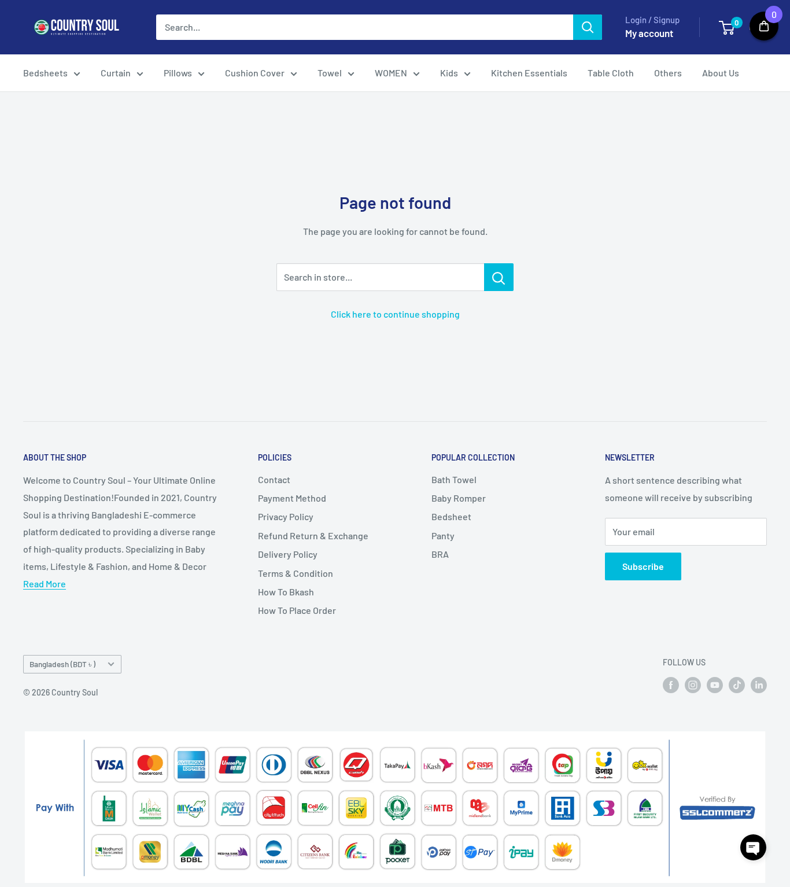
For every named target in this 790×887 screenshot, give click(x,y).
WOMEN (391, 72)
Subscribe (643, 566)
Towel (330, 72)
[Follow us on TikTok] (737, 684)
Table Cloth (611, 72)
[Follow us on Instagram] (693, 684)
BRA (440, 554)
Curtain (116, 72)
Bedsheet (451, 516)
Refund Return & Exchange (313, 535)
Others (668, 72)
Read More (44, 583)
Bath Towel (454, 479)
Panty (443, 535)
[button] (753, 847)
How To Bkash (286, 591)
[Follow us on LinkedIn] (759, 684)
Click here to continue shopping (395, 313)
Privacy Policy (285, 516)
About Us (720, 72)
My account (649, 33)
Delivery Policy (288, 554)
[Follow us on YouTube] (715, 684)
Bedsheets (45, 72)
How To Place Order (297, 610)
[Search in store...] (499, 277)
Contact (274, 479)
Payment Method (292, 497)
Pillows (178, 72)
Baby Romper (458, 497)
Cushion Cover (255, 72)
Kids (449, 72)
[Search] (587, 27)
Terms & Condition (295, 573)
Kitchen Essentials (529, 72)
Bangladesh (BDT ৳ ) (62, 664)
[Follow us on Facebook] (671, 684)
